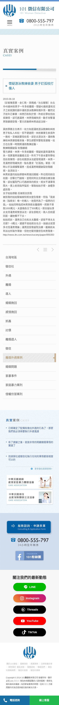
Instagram (32, 598)
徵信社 (10, 266)
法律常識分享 (46, 664)
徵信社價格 (35, 670)
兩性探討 (12, 667)
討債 (8, 330)
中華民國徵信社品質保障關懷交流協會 (29, 497)
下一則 (52, 249)
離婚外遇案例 (14, 357)
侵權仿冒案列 (14, 394)
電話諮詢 (15, 700)
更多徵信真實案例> (43, 469)
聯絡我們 (41, 667)
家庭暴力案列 (14, 385)
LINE (32, 587)
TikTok (32, 632)
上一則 (38, 249)
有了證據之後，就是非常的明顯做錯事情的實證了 (30, 444)
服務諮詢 (31, 667)
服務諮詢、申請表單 (29, 528)
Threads (32, 609)
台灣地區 (11, 257)
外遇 (8, 275)
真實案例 (34, 664)
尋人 (8, 293)
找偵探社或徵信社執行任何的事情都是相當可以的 (30, 458)
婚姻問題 (11, 366)
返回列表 (45, 249)
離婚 (8, 284)
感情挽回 (11, 312)
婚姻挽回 (11, 303)
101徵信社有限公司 (28, 10)
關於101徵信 (11, 664)
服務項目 (24, 664)
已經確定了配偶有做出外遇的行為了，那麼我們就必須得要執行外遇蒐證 (30, 430)
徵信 (8, 348)
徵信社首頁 (23, 670)
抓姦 (8, 321)
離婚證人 (11, 339)
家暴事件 (11, 375)
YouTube (32, 620)
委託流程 (20, 667)
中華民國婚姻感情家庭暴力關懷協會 (29, 482)
